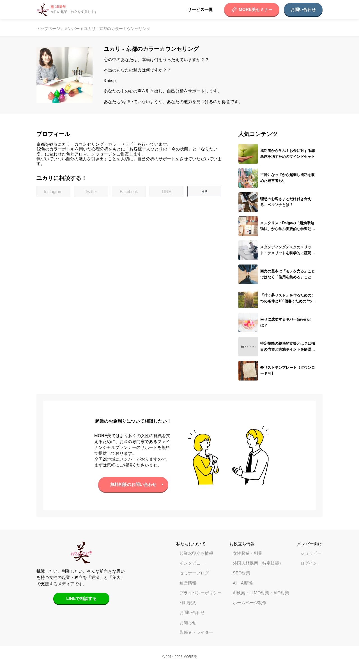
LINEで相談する (81, 598)
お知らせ (188, 622)
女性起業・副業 (247, 553)
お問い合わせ (303, 9)
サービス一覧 (200, 9)
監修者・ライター (196, 632)
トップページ (48, 29)
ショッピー (310, 553)
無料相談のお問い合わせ (133, 484)
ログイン (308, 563)
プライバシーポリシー (201, 592)
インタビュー (192, 563)
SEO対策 (241, 572)
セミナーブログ (194, 572)
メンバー (72, 29)
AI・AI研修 (243, 583)
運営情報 (188, 583)
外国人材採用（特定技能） (258, 563)
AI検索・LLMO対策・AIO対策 (261, 592)
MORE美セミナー (256, 9)
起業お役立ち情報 (196, 553)
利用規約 (188, 602)
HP (204, 191)
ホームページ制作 (249, 602)
